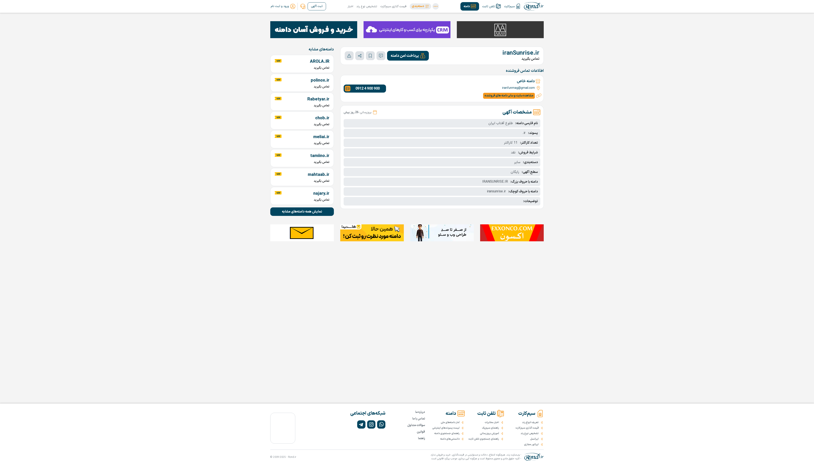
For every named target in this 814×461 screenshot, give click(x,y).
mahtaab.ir (318, 175)
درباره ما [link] (420, 412)
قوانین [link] (421, 432)
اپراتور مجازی (531, 444)
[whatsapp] (381, 424)
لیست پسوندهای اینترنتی (446, 428)
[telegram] (361, 424)
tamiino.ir (319, 156)
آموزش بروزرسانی (489, 433)
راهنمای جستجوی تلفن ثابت (483, 439)
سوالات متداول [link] (416, 425)
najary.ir (321, 193)
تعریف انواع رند (530, 422)
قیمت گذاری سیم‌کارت (393, 6)
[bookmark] (370, 55)
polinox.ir (320, 80)
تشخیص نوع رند (366, 6)
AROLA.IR (319, 61)
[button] (420, 6)
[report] (349, 55)
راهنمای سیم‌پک (490, 428)
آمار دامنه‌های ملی (450, 422)
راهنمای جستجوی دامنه (447, 433)
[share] (359, 55)
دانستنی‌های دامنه (450, 439)
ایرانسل (534, 439)
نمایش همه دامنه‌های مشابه (302, 211)
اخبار (350, 6)
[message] (380, 55)
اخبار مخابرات (492, 422)
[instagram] (371, 424)
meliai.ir (321, 137)
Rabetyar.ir (318, 99)
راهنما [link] (421, 438)
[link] (302, 6)
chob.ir (322, 118)
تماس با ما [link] (418, 419)
